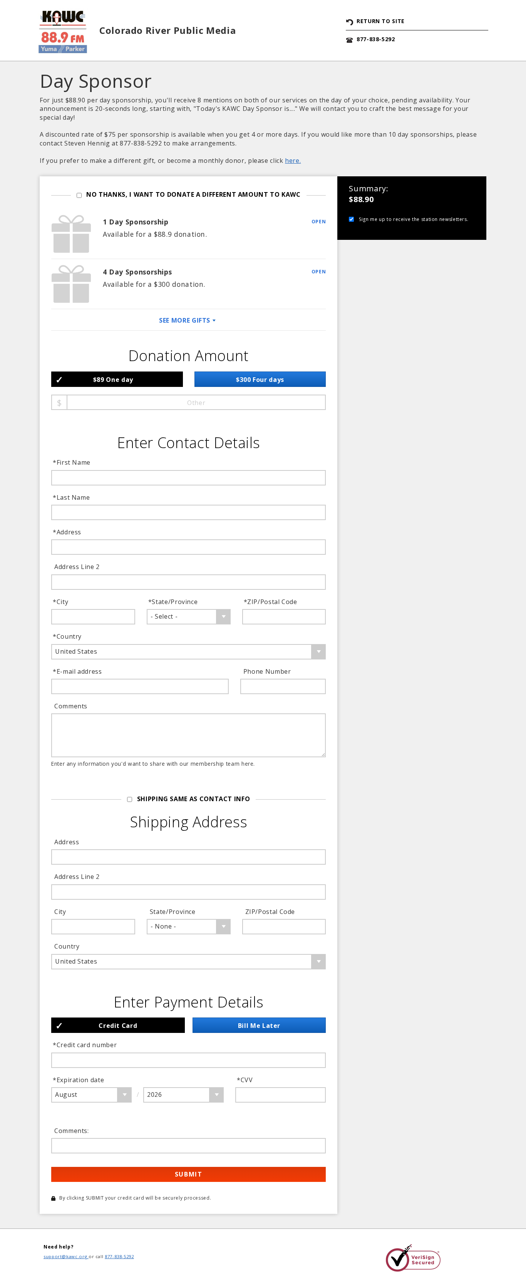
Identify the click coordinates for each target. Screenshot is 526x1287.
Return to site (381, 21)
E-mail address (78, 671)
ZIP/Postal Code (271, 601)
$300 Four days (260, 379)
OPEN (319, 221)
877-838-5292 (376, 39)
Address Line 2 (77, 566)
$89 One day (113, 379)
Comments (70, 706)
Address (67, 532)
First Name (72, 462)
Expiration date (79, 1080)
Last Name (72, 497)
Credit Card (118, 1025)
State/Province (174, 601)
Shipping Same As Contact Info (193, 799)
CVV (245, 1080)
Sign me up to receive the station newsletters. (413, 219)
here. (293, 160)
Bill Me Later (259, 1025)
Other (196, 402)
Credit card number (85, 1045)
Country (68, 636)
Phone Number (267, 671)
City (61, 601)
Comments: (71, 1130)
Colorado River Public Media (167, 30)
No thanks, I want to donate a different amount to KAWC (193, 194)
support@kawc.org (66, 1256)
